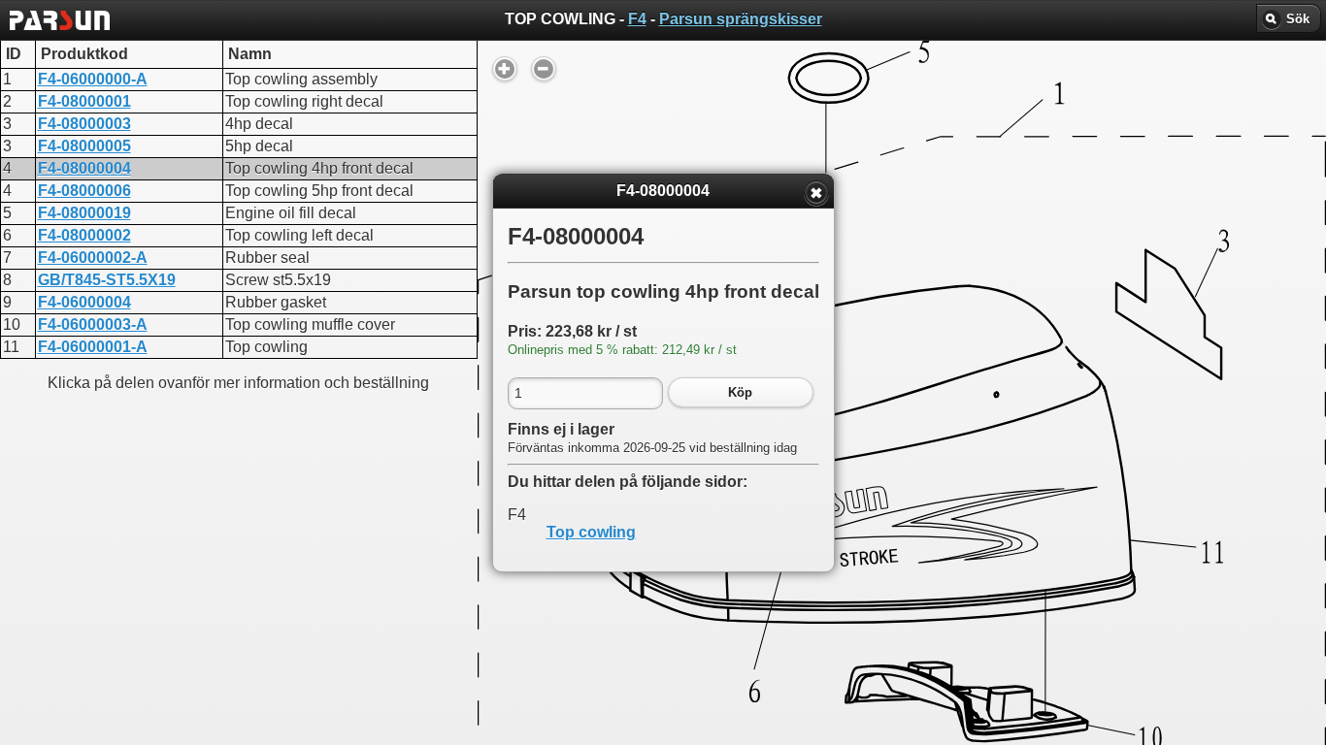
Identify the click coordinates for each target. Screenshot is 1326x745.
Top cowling (591, 532)
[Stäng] (816, 193)
